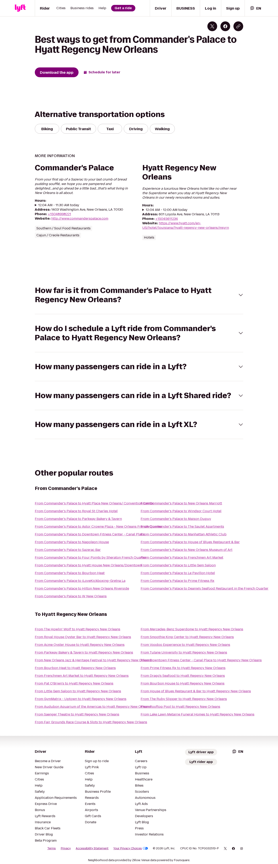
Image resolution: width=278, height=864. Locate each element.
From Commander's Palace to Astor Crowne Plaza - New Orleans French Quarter (98, 526)
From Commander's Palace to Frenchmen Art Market (182, 557)
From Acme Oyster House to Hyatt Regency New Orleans (80, 644)
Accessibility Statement (92, 848)
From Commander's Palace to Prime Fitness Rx (177, 580)
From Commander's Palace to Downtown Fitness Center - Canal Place (90, 534)
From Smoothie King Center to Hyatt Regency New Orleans (187, 637)
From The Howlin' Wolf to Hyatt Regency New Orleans (77, 629)
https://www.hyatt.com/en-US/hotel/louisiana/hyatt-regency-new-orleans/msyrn (185, 225)
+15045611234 (166, 218)
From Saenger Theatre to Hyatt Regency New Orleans (77, 714)
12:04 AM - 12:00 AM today (166, 210)
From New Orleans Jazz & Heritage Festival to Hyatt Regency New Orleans (93, 660)
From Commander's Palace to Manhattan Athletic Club (184, 534)
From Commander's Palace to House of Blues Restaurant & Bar (190, 542)
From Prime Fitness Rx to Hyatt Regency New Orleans (183, 668)
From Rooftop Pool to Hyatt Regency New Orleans (180, 706)
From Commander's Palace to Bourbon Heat (70, 573)
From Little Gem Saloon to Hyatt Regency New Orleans (78, 691)
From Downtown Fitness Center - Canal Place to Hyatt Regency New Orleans (201, 660)
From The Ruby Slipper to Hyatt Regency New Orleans (184, 699)
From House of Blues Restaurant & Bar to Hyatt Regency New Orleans (196, 691)
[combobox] (255, 8)
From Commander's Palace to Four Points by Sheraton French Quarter (90, 557)
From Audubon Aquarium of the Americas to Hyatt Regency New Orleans (93, 706)
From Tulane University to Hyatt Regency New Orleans (184, 652)
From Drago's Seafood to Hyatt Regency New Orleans (183, 675)
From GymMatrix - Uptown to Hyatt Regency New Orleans (80, 699)
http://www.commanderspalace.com (79, 218)
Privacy (66, 848)
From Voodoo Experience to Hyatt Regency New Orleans (185, 644)
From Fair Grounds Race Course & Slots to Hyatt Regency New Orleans (91, 722)
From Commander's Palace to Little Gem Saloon (178, 565)
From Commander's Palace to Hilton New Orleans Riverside (82, 588)
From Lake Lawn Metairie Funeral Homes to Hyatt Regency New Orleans (197, 714)
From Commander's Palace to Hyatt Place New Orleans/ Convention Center (94, 503)
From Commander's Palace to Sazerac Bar (68, 549)
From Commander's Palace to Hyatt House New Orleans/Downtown (88, 565)
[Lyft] (20, 8)
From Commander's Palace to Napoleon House (72, 542)
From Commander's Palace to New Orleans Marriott (181, 503)
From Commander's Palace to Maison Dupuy (176, 518)
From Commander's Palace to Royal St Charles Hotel (76, 511)
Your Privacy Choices (127, 848)
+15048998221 (59, 214)
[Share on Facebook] (225, 26)
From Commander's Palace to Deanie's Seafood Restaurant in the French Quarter (204, 588)
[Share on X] (212, 26)
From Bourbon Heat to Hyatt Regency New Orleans (75, 668)
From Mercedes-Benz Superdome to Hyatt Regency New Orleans (192, 629)
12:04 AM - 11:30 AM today (58, 205)
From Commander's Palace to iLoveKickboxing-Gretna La (80, 580)
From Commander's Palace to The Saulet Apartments (182, 526)
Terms (51, 848)
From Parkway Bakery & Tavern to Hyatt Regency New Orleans (84, 652)
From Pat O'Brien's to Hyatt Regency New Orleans (74, 683)
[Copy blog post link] (238, 26)
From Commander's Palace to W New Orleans (71, 596)
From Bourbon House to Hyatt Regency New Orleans (182, 683)
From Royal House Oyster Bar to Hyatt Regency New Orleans (83, 637)
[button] (139, 295)
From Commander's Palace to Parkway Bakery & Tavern (78, 518)
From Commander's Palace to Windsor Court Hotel (181, 511)
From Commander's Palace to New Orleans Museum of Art (186, 549)
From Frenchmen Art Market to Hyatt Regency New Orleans (82, 675)
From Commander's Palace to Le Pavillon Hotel (178, 573)
